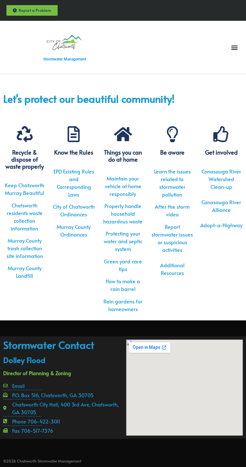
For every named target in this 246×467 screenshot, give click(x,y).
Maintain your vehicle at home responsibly (123, 186)
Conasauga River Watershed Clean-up (221, 179)
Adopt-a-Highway (221, 225)
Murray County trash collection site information (24, 248)
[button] (234, 47)
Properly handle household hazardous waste (123, 213)
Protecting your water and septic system (123, 241)
